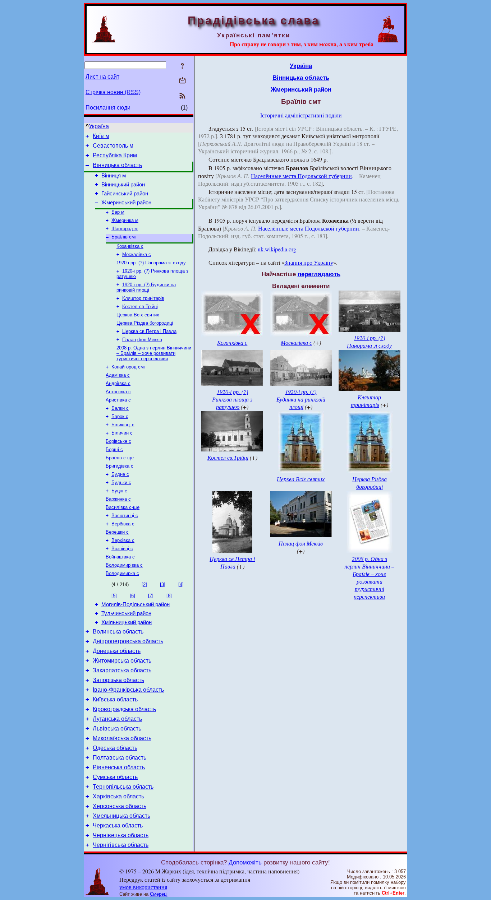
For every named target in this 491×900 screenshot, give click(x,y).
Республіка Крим (115, 155)
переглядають (319, 274)
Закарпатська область (122, 670)
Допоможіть (245, 862)
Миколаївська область (122, 738)
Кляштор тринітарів (143, 298)
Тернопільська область (123, 787)
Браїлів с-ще (120, 457)
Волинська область (118, 631)
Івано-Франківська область (128, 690)
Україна (99, 126)
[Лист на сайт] (182, 81)
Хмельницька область (121, 816)
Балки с (120, 408)
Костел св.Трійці (140, 306)
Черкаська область (118, 825)
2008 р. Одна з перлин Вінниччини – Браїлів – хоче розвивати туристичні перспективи (153, 353)
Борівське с (118, 441)
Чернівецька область (120, 835)
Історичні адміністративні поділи (301, 115)
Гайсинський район (124, 193)
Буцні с (119, 490)
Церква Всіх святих (137, 314)
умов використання (143, 887)
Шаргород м (124, 228)
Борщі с (114, 449)
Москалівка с (136, 254)
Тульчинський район (126, 613)
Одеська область (115, 748)
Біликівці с (122, 424)
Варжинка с (118, 499)
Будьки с (121, 482)
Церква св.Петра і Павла (149, 331)
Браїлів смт (124, 237)
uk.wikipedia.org (277, 249)
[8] (169, 595)
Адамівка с (118, 375)
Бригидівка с (119, 466)
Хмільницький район (126, 622)
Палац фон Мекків (142, 339)
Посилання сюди (108, 108)
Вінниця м (113, 175)
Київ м (101, 136)
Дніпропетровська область (128, 641)
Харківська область (118, 796)
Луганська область (117, 719)
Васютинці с (124, 515)
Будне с (120, 474)
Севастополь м (113, 146)
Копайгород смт (128, 367)
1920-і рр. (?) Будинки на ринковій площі (146, 287)
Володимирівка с (124, 565)
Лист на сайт (102, 77)
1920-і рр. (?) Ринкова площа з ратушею (232, 399)
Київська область (115, 699)
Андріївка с (118, 383)
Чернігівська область (120, 845)
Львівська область (117, 728)
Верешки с (117, 532)
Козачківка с (129, 246)
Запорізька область (118, 680)
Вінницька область (117, 165)
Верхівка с (122, 540)
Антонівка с (118, 391)
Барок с (119, 416)
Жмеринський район (126, 202)
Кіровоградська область (124, 709)
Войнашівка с (120, 557)
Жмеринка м (124, 220)
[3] (162, 584)
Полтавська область (119, 758)
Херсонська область (119, 806)
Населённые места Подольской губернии (301, 176)
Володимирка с (122, 573)
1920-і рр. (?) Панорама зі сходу (151, 262)
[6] (132, 595)
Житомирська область (122, 661)
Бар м (117, 212)
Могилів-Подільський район (135, 604)
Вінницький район (123, 184)
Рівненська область (119, 767)
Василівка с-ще (122, 507)
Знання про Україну (308, 262)
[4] (181, 584)
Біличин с (122, 433)
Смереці (159, 894)
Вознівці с (122, 548)
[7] (150, 595)
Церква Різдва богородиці (144, 323)
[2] (144, 584)
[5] (114, 595)
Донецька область (117, 651)
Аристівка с (118, 400)
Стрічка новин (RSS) (113, 92)
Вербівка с (122, 523)
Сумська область (115, 777)
